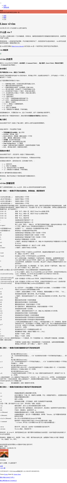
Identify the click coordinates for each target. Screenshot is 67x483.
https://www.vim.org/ (18, 46)
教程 (4, 17)
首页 (4, 5)
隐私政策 (6, 7)
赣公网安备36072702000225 (8, 480)
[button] (1, 466)
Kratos (6, 474)
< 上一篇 (2, 468)
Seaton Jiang (17, 474)
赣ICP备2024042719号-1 (7, 477)
